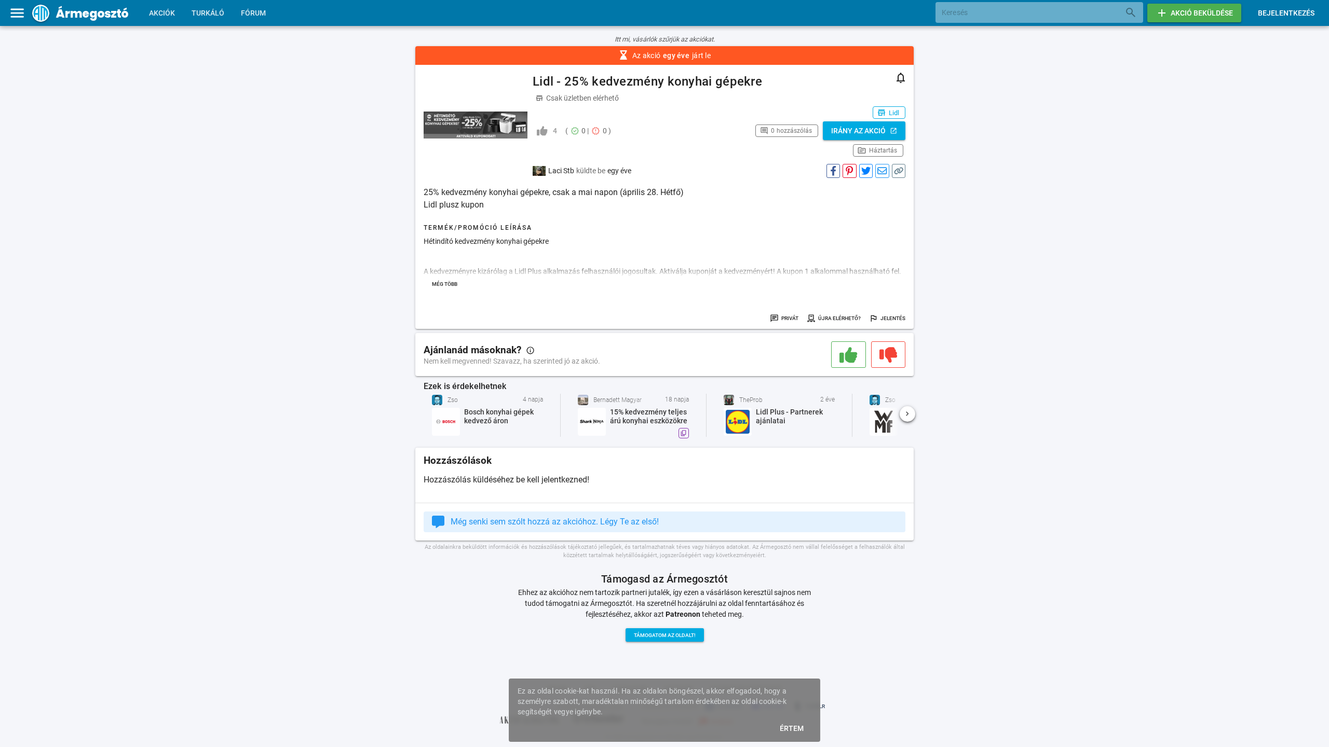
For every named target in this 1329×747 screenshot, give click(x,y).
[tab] (162, 13)
